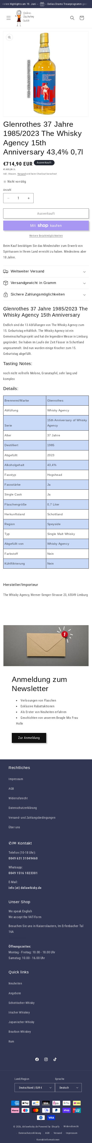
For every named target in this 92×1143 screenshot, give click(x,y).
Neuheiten (15, 983)
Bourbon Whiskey (20, 1031)
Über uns (14, 827)
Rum (11, 1041)
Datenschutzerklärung (23, 808)
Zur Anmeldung (29, 738)
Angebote (15, 993)
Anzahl (7, 189)
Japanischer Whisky (21, 1022)
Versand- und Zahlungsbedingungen (32, 817)
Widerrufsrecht (18, 798)
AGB (11, 788)
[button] (8, 18)
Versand (22, 174)
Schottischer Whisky (21, 1003)
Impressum (16, 779)
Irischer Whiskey (19, 1012)
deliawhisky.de (30, 1126)
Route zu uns (17, 937)
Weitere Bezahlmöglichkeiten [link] (46, 235)
